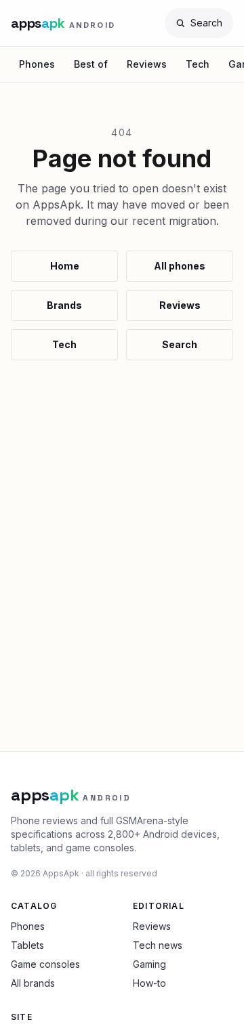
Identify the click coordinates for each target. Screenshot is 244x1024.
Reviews (147, 64)
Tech (197, 64)
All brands (33, 983)
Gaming (149, 964)
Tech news (157, 945)
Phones (37, 64)
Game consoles (45, 964)
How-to (149, 983)
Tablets (27, 945)
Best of (91, 64)
